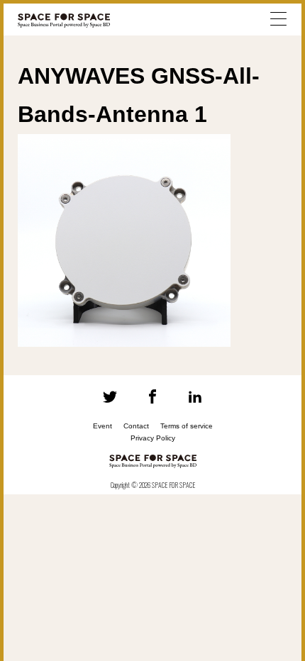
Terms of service (186, 426)
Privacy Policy (153, 438)
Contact (136, 426)
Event (102, 426)
